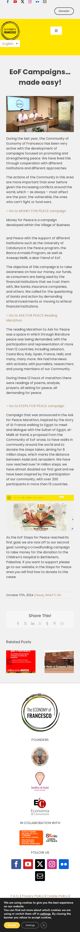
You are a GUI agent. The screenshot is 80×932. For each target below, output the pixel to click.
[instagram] (30, 1)
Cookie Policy (57, 896)
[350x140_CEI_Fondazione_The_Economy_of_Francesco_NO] (40, 831)
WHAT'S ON (53, 595)
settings (45, 914)
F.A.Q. (14, 896)
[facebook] (7, 1)
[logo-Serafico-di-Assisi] (40, 772)
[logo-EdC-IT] (40, 797)
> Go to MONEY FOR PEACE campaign (36, 211)
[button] (10, 43)
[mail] (44, 1)
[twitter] (22, 1)
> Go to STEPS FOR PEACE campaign (35, 406)
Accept (12, 925)
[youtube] (15, 1)
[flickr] (37, 1)
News (40, 595)
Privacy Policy (33, 896)
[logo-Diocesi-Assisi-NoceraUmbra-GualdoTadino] (40, 748)
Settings (30, 925)
